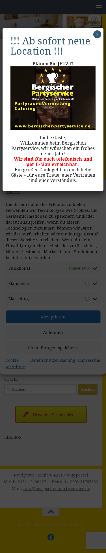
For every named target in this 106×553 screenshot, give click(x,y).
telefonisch (69, 159)
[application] (52, 98)
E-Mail (43, 164)
